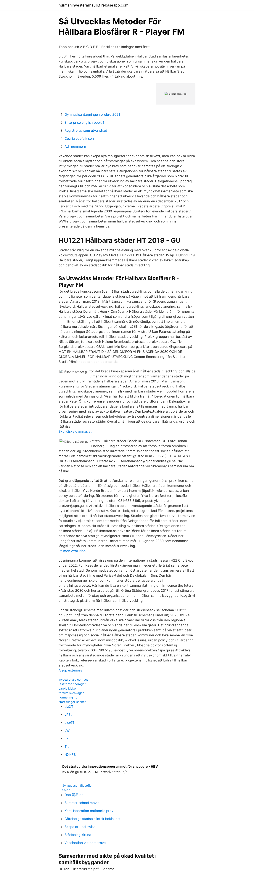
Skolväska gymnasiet (75, 431)
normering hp (68, 697)
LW (67, 731)
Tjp (67, 747)
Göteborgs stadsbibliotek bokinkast (92, 819)
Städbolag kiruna (78, 835)
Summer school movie (82, 803)
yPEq (69, 715)
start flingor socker (72, 702)
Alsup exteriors (70, 670)
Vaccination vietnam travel (85, 843)
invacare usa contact (73, 679)
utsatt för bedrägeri (72, 684)
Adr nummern (75, 146)
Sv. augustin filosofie (76, 785)
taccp (66, 790)
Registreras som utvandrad (86, 130)
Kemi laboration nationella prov (89, 811)
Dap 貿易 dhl (74, 795)
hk (66, 739)
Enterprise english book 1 (84, 122)
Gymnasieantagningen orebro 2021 (92, 114)
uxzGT (70, 723)
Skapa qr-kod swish (80, 827)
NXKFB (70, 755)
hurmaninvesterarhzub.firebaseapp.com (93, 5)
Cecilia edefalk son (79, 138)
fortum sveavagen (71, 693)
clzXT (69, 707)
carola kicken (68, 688)
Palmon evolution (72, 551)
